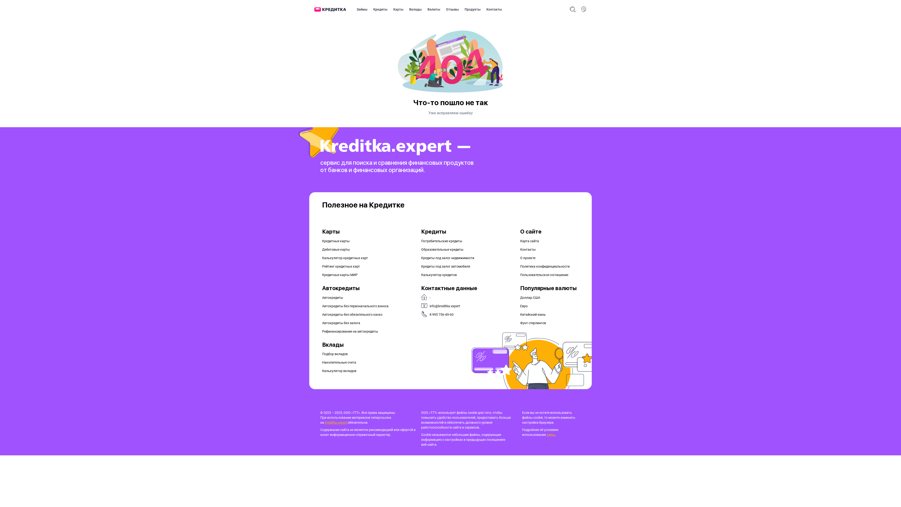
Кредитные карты (336, 241)
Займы (362, 9)
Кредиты (380, 9)
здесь (551, 435)
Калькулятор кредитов (439, 275)
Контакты (494, 9)
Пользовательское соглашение (544, 275)
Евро (524, 306)
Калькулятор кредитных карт (345, 258)
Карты (398, 9)
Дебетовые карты (336, 249)
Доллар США (530, 298)
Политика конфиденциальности (545, 266)
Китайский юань (533, 314)
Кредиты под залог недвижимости (447, 258)
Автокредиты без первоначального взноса (355, 306)
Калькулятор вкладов (339, 371)
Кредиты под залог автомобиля (445, 266)
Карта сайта (529, 241)
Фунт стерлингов (533, 323)
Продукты (473, 9)
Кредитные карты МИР (340, 275)
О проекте (527, 258)
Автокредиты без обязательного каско (352, 314)
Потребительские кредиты (441, 241)
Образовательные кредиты (442, 249)
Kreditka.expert (336, 422)
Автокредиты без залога (341, 323)
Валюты (434, 9)
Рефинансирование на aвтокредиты (350, 331)
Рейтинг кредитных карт (341, 266)
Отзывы (452, 9)
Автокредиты (332, 298)
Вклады (415, 9)
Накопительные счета (339, 362)
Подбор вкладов (335, 354)
